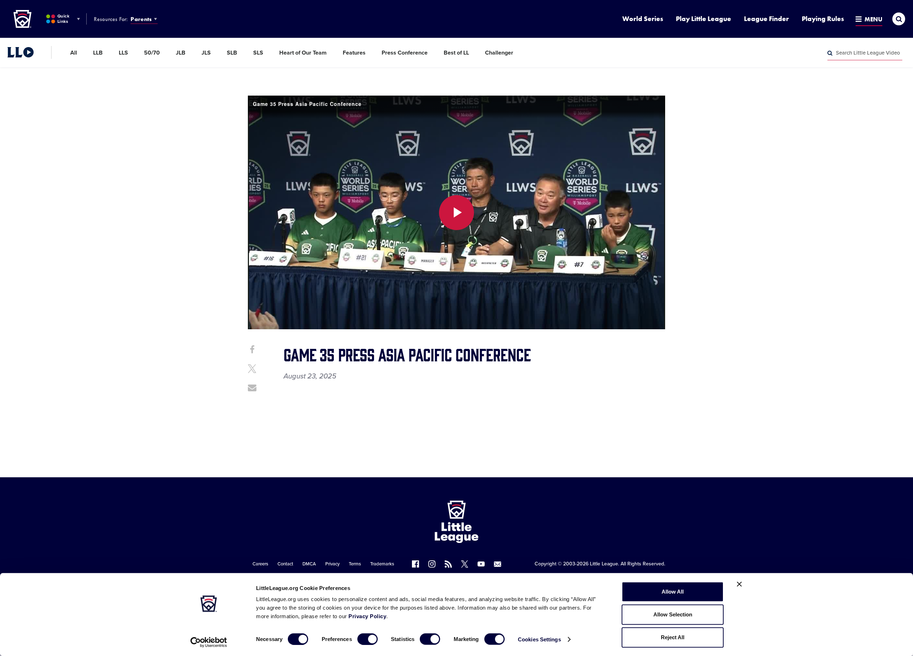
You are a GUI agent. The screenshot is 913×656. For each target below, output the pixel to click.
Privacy (332, 564)
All (73, 52)
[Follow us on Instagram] (431, 564)
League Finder (766, 18)
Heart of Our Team (303, 52)
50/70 (152, 52)
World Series (642, 18)
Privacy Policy (367, 616)
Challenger (499, 52)
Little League (604, 564)
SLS (258, 52)
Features (354, 52)
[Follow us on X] (464, 564)
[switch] (367, 639)
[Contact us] (497, 564)
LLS (123, 52)
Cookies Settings (539, 639)
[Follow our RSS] (448, 564)
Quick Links (63, 19)
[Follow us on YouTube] (481, 564)
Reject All (672, 637)
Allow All (673, 592)
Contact (285, 564)
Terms (355, 564)
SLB (232, 52)
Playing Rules (823, 18)
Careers (260, 564)
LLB (98, 52)
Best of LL (456, 52)
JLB (180, 52)
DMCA (309, 564)
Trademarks (382, 564)
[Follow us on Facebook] (415, 564)
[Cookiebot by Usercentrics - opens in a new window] (209, 642)
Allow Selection (672, 614)
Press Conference (405, 52)
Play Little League (703, 18)
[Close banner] (739, 584)
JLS (206, 52)
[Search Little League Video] (830, 53)
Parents (141, 19)
